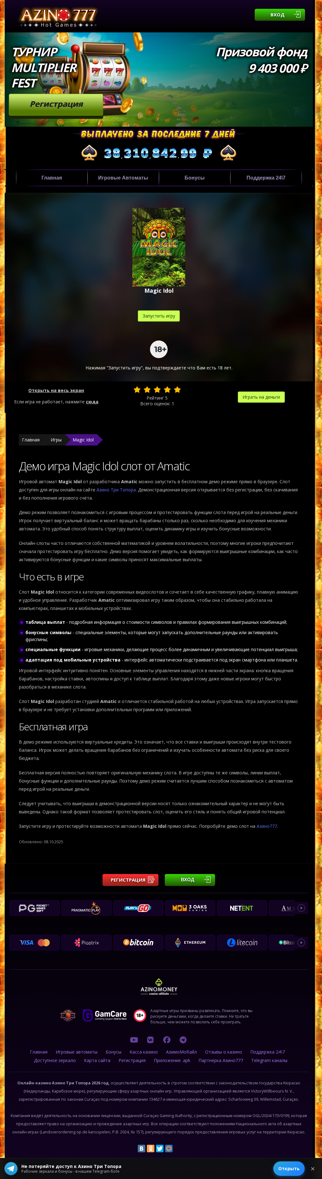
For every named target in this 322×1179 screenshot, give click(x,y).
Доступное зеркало (55, 1060)
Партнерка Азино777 (220, 1060)
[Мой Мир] (169, 1148)
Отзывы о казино (223, 1052)
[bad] (137, 389)
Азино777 (267, 826)
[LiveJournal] (178, 1148)
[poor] (147, 389)
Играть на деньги (261, 397)
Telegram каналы (269, 1060)
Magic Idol (83, 440)
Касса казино (144, 1052)
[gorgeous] (177, 389)
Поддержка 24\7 (266, 177)
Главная (52, 177)
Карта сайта (97, 1060)
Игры (56, 440)
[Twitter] (160, 1148)
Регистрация (56, 103)
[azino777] (150, 1040)
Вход (277, 14)
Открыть (289, 1168)
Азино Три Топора (116, 490)
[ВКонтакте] (141, 1148)
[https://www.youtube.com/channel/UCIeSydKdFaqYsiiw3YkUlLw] (134, 1040)
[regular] (157, 389)
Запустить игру (159, 316)
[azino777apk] (183, 1040)
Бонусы (195, 177)
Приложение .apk (172, 1060)
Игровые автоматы (123, 177)
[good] (167, 389)
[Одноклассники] (150, 1148)
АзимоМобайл (181, 1052)
